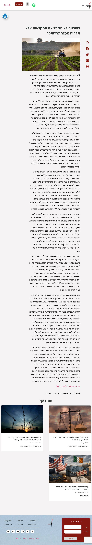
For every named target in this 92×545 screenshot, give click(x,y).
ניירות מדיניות (32, 524)
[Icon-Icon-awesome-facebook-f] (27, 531)
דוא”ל (86, 532)
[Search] (27, 4)
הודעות (20, 524)
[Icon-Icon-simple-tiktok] (13, 531)
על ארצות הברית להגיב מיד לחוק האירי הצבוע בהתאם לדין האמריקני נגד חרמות (72, 488)
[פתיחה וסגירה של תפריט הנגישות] (5, 16)
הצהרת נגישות (20, 539)
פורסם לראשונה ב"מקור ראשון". (68, 386)
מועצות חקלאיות (64, 393)
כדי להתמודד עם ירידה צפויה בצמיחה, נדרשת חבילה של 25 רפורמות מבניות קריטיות (24, 438)
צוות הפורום (8, 524)
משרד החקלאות (51, 393)
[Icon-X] (32, 531)
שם (87, 527)
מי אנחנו (32, 521)
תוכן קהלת (7, 521)
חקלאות (75, 393)
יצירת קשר (36, 539)
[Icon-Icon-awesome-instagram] (23, 531)
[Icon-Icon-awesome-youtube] (18, 531)
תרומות (20, 521)
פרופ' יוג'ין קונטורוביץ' (81, 492)
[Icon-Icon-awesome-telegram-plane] (8, 531)
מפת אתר (29, 539)
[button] (83, 6)
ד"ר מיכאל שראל (35, 442)
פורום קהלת (84, 442)
